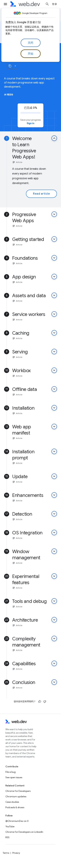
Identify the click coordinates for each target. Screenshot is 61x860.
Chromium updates (15, 796)
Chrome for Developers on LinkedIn (24, 831)
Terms (6, 852)
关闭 (30, 42)
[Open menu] (5, 4)
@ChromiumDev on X (17, 821)
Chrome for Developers (17, 791)
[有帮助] (39, 701)
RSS (7, 837)
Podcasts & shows (14, 807)
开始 (30, 53)
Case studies (12, 801)
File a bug (10, 771)
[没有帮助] (44, 701)
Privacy (16, 852)
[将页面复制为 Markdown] (10, 66)
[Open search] (47, 4)
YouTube (9, 826)
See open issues (13, 777)
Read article (41, 193)
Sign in (30, 123)
